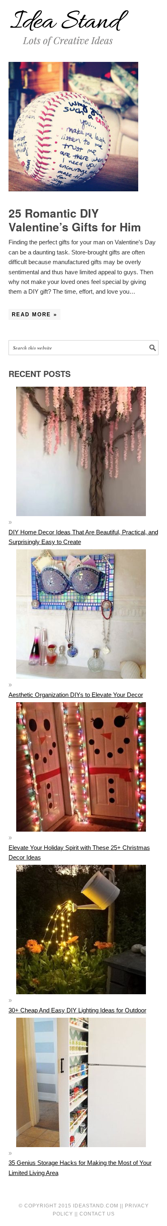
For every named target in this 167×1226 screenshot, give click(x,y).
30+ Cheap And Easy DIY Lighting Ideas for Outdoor (77, 1010)
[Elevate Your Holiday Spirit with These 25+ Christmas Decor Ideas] (81, 837)
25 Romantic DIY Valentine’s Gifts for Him (75, 220)
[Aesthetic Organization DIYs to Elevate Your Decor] (81, 684)
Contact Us (97, 1214)
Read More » (34, 314)
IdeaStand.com (95, 1206)
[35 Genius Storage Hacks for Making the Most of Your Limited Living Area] (81, 1153)
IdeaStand (69, 23)
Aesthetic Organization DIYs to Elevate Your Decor (76, 694)
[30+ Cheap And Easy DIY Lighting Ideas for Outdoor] (81, 1000)
